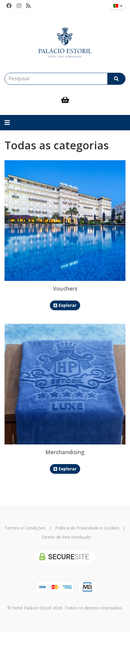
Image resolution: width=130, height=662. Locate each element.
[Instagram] (19, 5)
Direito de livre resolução (66, 537)
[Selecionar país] (117, 5)
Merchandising (65, 452)
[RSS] (28, 5)
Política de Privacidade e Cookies (87, 528)
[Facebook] (9, 5)
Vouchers (65, 288)
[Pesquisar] (116, 79)
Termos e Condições (25, 528)
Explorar (66, 305)
